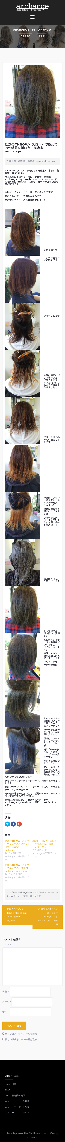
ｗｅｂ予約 (25, 36)
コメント (7, 944)
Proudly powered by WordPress (23, 1133)
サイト (5, 1011)
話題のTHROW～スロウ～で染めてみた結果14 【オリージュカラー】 (45, 844)
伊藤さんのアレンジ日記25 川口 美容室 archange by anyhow (17, 915)
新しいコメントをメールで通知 (21, 1034)
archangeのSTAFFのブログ (31, 892)
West (52, 1133)
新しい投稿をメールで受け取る (21, 1039)
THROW (50, 892)
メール (6, 1001)
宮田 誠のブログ (32, 896)
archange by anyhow (45, 161)
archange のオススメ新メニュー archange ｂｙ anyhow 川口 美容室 (49, 917)
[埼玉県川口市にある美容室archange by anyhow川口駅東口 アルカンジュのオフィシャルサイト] (32, 7)
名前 (5, 991)
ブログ (42, 36)
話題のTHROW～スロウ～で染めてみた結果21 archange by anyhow (17, 868)
